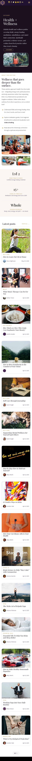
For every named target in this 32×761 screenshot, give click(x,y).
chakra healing (9, 122)
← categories (8, 50)
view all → (26, 224)
